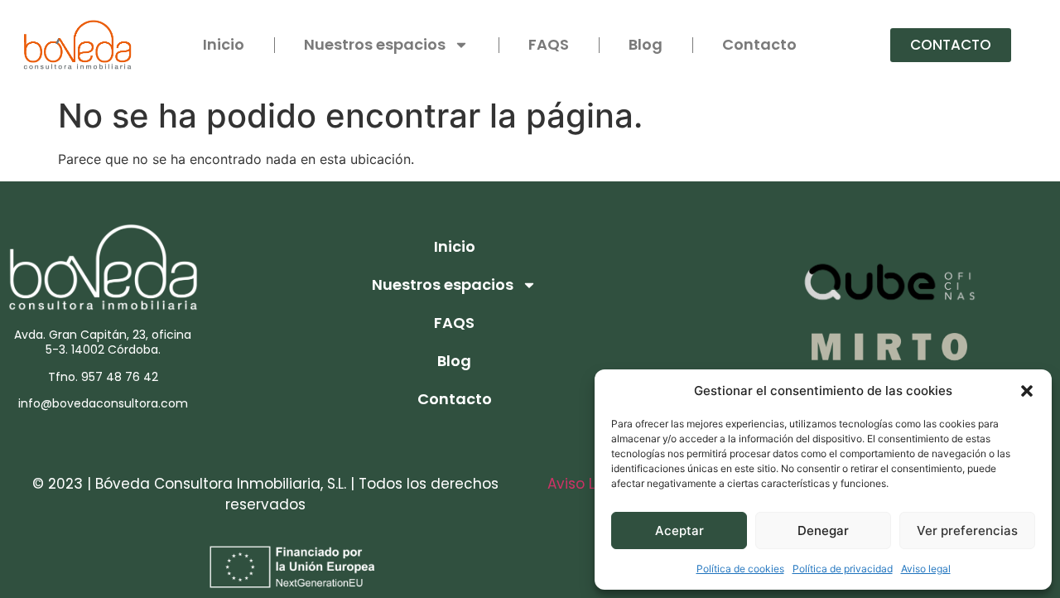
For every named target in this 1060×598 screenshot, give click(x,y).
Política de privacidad (843, 568)
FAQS (548, 44)
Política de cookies (740, 568)
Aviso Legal (587, 484)
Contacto (759, 44)
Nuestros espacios (375, 44)
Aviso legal (926, 568)
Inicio (223, 44)
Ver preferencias (967, 530)
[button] (1027, 391)
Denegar (823, 530)
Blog (645, 44)
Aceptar (679, 530)
